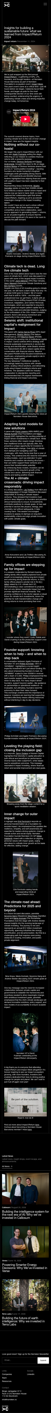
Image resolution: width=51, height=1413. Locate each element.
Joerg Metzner (21, 281)
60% (33, 449)
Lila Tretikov (29, 490)
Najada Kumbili (10, 434)
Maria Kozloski (19, 919)
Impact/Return (10, 77)
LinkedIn (30, 1374)
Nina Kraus (32, 916)
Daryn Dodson (22, 754)
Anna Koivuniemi (11, 492)
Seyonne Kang (10, 916)
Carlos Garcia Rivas (26, 332)
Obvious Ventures (24, 162)
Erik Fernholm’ (24, 822)
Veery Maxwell (10, 284)
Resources (6, 1381)
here (37, 1125)
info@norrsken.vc (9, 1400)
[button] (45, 4)
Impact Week (37, 84)
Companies (7, 1374)
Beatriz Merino (23, 335)
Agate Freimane (19, 155)
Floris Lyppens (21, 432)
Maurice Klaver (27, 337)
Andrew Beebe (10, 167)
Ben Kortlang (10, 286)
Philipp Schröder (27, 664)
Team (4, 1378)
